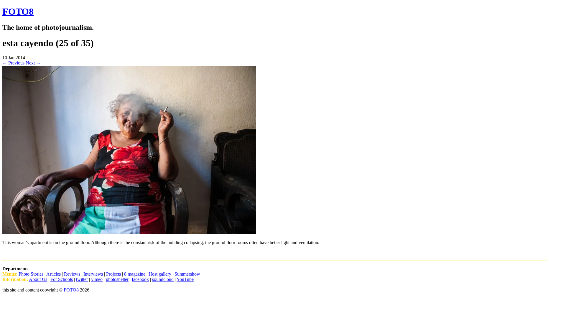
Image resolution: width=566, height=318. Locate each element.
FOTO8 (18, 11)
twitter (82, 279)
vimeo (97, 279)
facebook (140, 279)
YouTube (185, 279)
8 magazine (134, 273)
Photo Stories (31, 273)
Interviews (93, 273)
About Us (38, 279)
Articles (53, 273)
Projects (113, 273)
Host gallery (160, 273)
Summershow (187, 273)
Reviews (72, 273)
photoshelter (117, 279)
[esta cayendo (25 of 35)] (129, 232)
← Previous (13, 62)
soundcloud (163, 279)
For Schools (61, 279)
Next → (33, 62)
